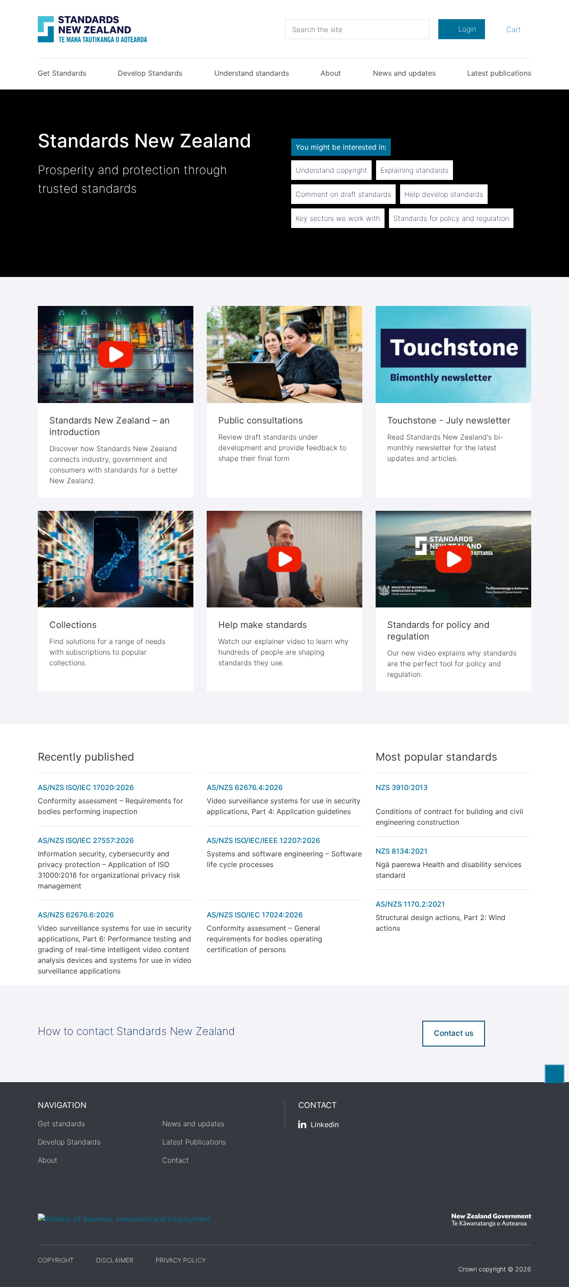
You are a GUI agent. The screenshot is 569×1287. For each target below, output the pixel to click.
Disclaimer (114, 1260)
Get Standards (62, 73)
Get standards (61, 1123)
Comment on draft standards (343, 194)
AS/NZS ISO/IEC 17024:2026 (255, 914)
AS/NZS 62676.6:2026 (76, 914)
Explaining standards (415, 170)
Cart (512, 29)
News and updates (404, 73)
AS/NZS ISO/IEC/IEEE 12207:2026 (263, 840)
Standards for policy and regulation (451, 218)
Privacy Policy (181, 1260)
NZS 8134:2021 (402, 851)
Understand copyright (331, 170)
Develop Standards (150, 73)
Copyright (56, 1260)
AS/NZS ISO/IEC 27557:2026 (86, 840)
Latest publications (499, 73)
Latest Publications (194, 1141)
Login (467, 28)
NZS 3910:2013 (402, 787)
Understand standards (251, 73)
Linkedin (325, 1124)
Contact (175, 1160)
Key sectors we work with (338, 218)
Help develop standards (444, 194)
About (331, 73)
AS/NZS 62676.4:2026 (245, 787)
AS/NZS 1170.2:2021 (410, 904)
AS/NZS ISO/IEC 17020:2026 (86, 787)
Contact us (453, 1033)
